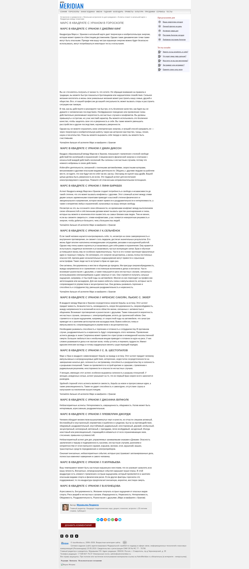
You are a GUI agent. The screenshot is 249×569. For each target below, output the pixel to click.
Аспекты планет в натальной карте (131, 17)
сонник (63, 12)
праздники (150, 12)
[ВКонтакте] (101, 519)
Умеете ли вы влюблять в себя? (175, 52)
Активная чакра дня (170, 31)
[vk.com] (62, 537)
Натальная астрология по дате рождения (99, 17)
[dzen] (77, 537)
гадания (108, 12)
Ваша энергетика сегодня (173, 22)
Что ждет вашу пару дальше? (174, 56)
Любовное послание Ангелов (174, 40)
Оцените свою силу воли (172, 69)
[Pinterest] (116, 519)
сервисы (160, 12)
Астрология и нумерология (70, 17)
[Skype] (119, 519)
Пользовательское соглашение (90, 561)
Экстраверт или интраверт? (173, 65)
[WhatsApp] (112, 519)
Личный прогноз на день (172, 26)
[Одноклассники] (105, 519)
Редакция (64, 561)
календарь (118, 12)
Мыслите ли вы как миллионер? (175, 61)
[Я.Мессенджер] (98, 519)
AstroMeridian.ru (78, 542)
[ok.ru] (72, 537)
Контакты (73, 561)
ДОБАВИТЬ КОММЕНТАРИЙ (78, 525)
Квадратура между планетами (72, 19)
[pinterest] (67, 537)
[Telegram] (108, 519)
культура (139, 12)
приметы (129, 12)
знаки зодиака (88, 12)
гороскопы (73, 12)
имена (99, 12)
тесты (169, 12)
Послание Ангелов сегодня (173, 35)
